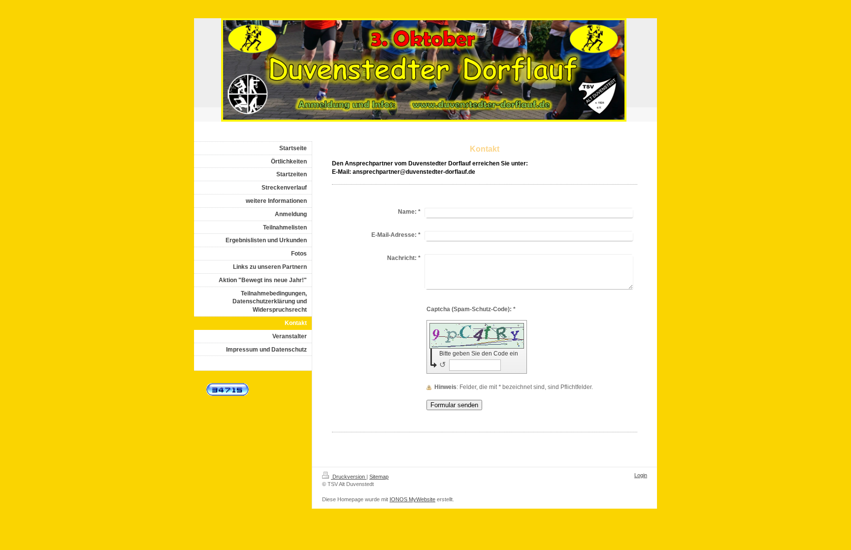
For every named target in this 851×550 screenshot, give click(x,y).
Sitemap (379, 477)
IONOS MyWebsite (412, 499)
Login (640, 475)
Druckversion (348, 477)
